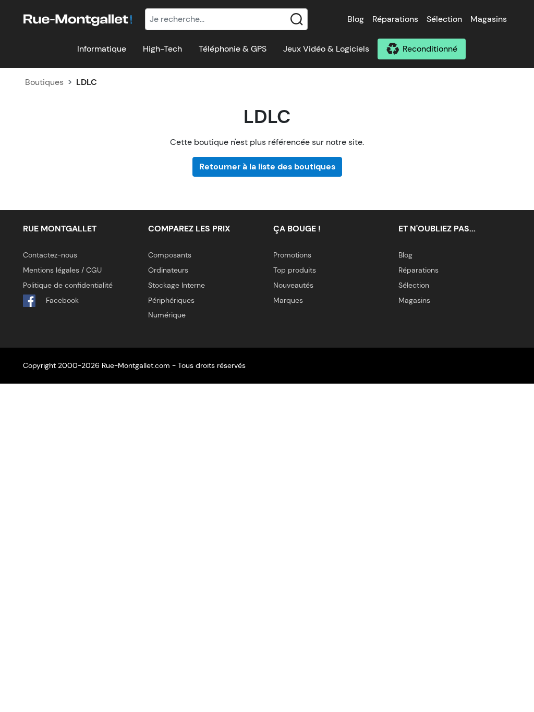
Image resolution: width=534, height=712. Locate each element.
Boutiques (44, 82)
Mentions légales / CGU (62, 270)
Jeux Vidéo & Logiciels (326, 48)
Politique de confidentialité (68, 285)
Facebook (61, 300)
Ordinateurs (168, 270)
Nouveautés (293, 285)
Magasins (488, 19)
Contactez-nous (50, 255)
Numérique (167, 315)
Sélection (444, 19)
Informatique (101, 48)
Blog (355, 19)
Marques (288, 300)
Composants (169, 255)
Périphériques (171, 300)
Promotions (292, 255)
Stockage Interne (176, 285)
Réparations (395, 19)
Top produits (294, 270)
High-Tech (162, 48)
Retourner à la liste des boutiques (267, 166)
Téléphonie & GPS (232, 48)
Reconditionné (430, 48)
